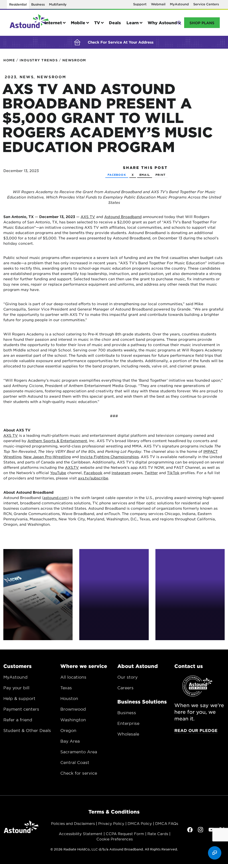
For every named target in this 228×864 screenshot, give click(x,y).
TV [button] (97, 22)
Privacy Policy (111, 823)
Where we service (83, 666)
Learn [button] (132, 22)
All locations (73, 677)
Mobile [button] (78, 22)
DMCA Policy (140, 823)
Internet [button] (53, 22)
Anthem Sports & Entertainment (57, 440)
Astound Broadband (123, 216)
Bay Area (70, 741)
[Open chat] (214, 853)
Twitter (151, 472)
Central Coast (74, 762)
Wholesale (128, 734)
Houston (69, 698)
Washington (73, 719)
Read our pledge (196, 730)
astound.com (55, 497)
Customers (17, 666)
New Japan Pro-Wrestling (47, 456)
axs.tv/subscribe (93, 478)
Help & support (19, 698)
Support (140, 4)
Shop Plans (201, 22)
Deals (115, 22)
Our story (127, 677)
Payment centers (21, 709)
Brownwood (73, 709)
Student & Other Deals (27, 730)
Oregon (68, 730)
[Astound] (29, 22)
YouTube (58, 472)
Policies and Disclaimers (73, 823)
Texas (66, 687)
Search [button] (179, 22)
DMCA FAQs (166, 823)
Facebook (117, 174)
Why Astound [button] (162, 22)
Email (144, 174)
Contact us (188, 666)
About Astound (137, 666)
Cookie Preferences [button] (114, 839)
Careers (125, 687)
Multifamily (58, 4)
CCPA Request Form (125, 833)
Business (38, 4)
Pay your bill (16, 687)
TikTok (173, 472)
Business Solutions (142, 701)
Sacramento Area (78, 751)
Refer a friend (17, 719)
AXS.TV (72, 467)
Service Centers (206, 4)
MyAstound (179, 4)
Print (160, 174)
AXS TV (88, 216)
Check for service (78, 773)
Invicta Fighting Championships (109, 456)
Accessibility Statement (80, 833)
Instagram (121, 472)
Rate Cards (157, 833)
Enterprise (128, 723)
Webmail (158, 4)
